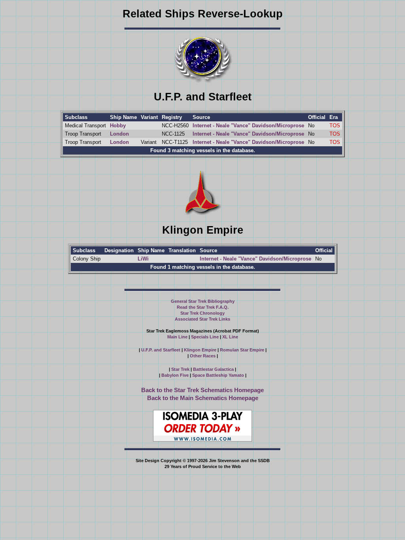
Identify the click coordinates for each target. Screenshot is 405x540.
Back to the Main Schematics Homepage (202, 398)
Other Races (203, 355)
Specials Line (205, 336)
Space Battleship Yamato (218, 375)
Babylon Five (175, 375)
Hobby (118, 125)
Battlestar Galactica (213, 369)
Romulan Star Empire (242, 349)
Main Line (177, 336)
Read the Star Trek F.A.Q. (203, 307)
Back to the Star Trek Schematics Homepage (202, 390)
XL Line (230, 336)
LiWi (143, 259)
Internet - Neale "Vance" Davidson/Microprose (248, 125)
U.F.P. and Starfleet (160, 349)
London (119, 134)
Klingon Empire (200, 349)
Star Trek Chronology (202, 313)
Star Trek (180, 369)
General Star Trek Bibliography (203, 301)
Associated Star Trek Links (202, 319)
